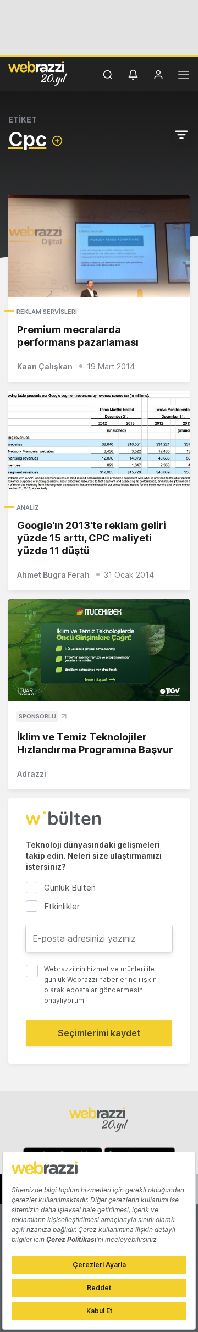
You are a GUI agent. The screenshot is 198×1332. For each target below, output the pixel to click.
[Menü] (183, 76)
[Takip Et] (57, 141)
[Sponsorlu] (99, 650)
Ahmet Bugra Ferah (53, 574)
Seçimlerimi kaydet (99, 1032)
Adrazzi (31, 773)
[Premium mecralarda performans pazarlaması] (99, 246)
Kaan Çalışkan (45, 366)
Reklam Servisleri (46, 312)
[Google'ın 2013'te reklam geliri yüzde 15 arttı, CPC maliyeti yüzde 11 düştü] (99, 442)
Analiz (27, 507)
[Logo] (38, 73)
